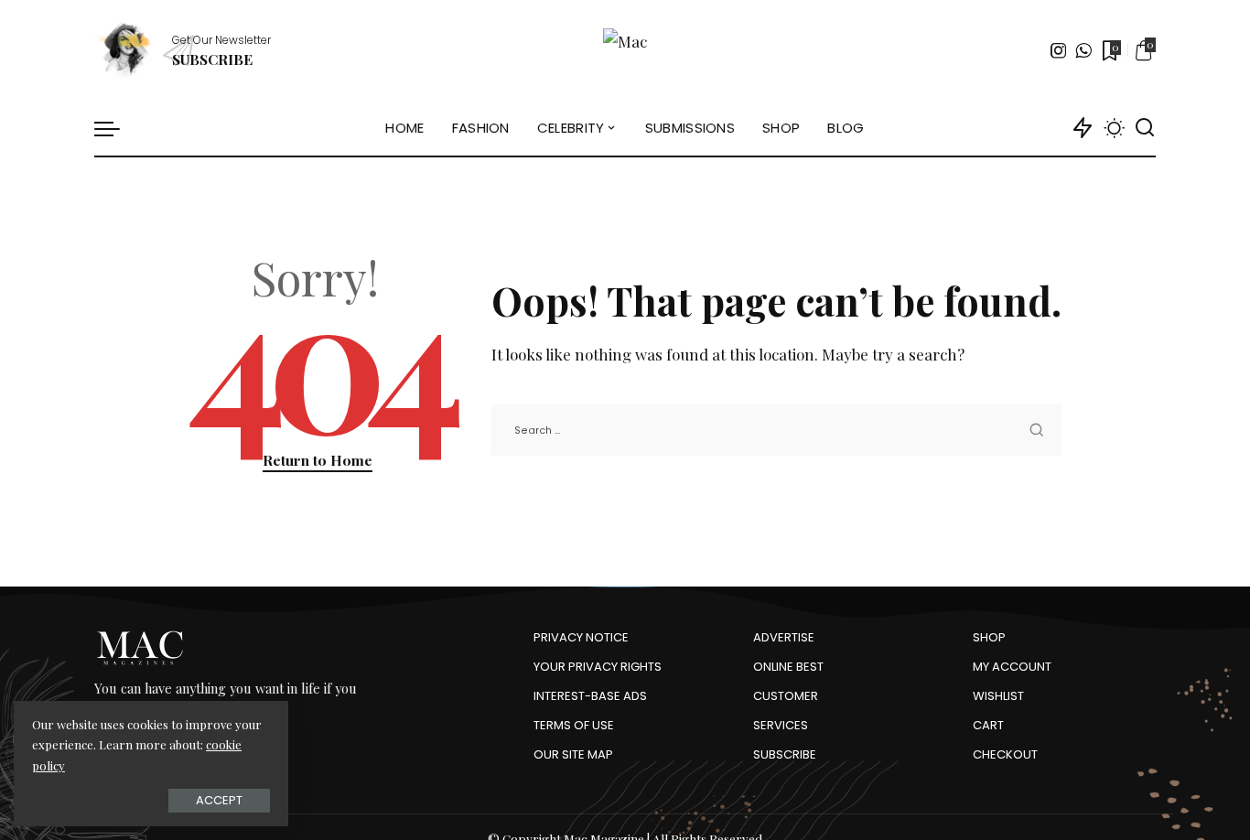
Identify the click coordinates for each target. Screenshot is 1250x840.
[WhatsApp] (1083, 50)
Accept (219, 800)
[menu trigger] (116, 128)
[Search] (1145, 128)
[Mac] (625, 50)
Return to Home (317, 459)
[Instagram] (1059, 50)
